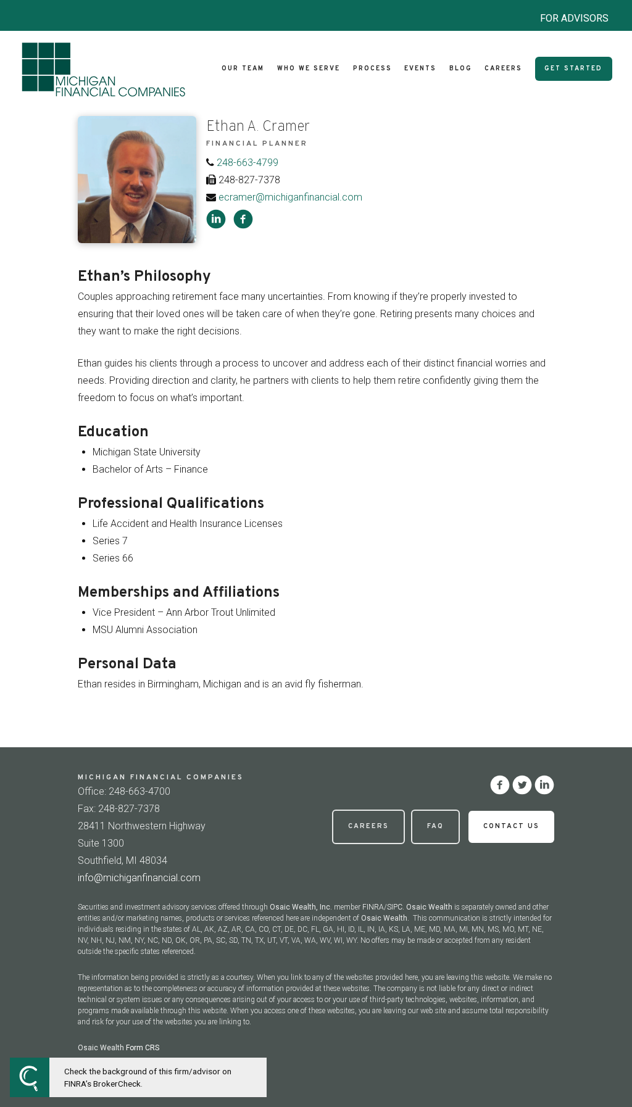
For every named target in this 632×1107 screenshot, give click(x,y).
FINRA (373, 907)
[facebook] (243, 219)
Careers (503, 69)
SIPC (394, 907)
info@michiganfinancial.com (139, 878)
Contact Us (511, 826)
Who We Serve (308, 69)
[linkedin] (216, 219)
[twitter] (522, 785)
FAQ (435, 826)
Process (372, 69)
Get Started (573, 69)
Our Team (243, 69)
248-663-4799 (247, 162)
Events (420, 69)
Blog (460, 69)
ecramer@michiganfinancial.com (290, 197)
